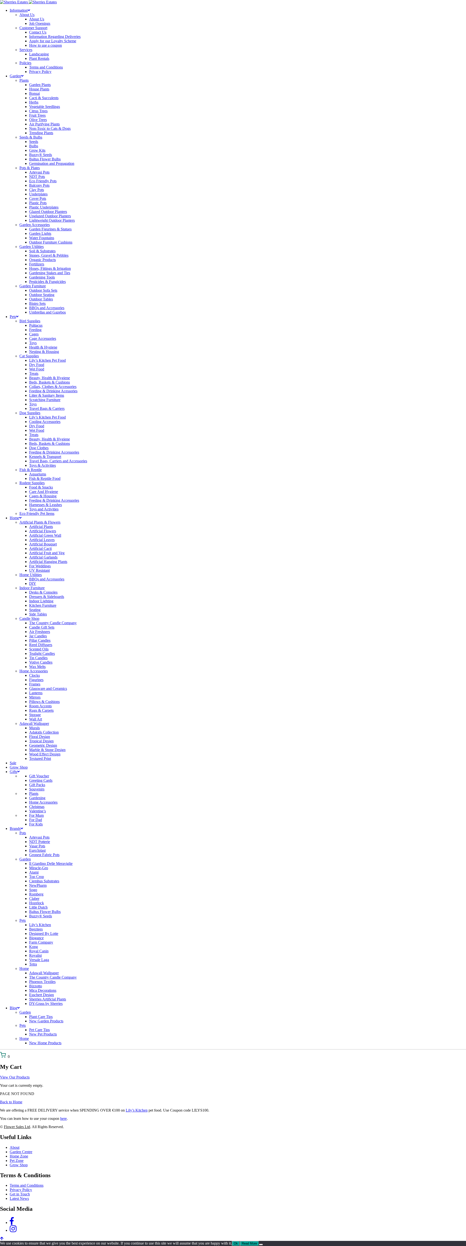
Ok (236, 1243)
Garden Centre (21, 1152)
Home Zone (19, 1156)
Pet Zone (17, 1160)
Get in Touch (20, 1194)
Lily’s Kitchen (137, 1110)
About (14, 1147)
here (63, 1118)
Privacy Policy (21, 1190)
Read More (249, 1243)
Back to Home (11, 1102)
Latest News (19, 1198)
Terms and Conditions (26, 1185)
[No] (261, 1244)
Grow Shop (19, 1165)
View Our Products (15, 1077)
